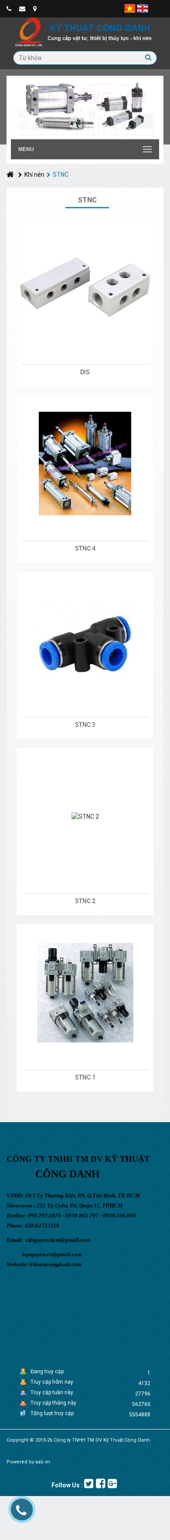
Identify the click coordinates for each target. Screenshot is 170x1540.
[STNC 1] (85, 992)
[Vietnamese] (130, 7)
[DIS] (85, 287)
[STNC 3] (85, 640)
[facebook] (100, 1483)
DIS (85, 372)
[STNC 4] (85, 463)
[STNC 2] (85, 816)
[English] (142, 7)
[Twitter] (88, 1483)
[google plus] (112, 1483)
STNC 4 (85, 548)
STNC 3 (85, 724)
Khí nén (34, 174)
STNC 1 (85, 1077)
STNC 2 (85, 901)
